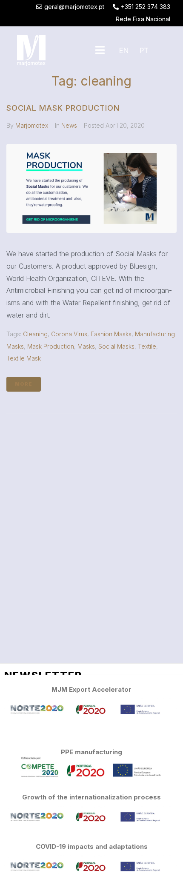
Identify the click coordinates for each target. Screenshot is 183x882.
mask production (50, 346)
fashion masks (111, 334)
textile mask (23, 358)
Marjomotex (31, 125)
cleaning (35, 334)
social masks (116, 346)
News (69, 125)
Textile (147, 346)
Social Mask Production (63, 107)
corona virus (69, 334)
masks (86, 346)
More (23, 384)
